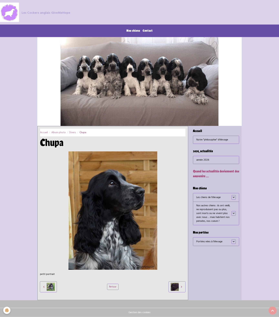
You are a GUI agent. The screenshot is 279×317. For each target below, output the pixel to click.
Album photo (58, 132)
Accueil (44, 132)
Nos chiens (133, 30)
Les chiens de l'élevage (208, 197)
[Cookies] (6, 310)
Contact (148, 30)
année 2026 (202, 160)
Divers (72, 132)
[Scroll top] (273, 311)
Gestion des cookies (139, 312)
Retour (112, 287)
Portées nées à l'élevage (209, 242)
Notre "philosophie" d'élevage (212, 140)
